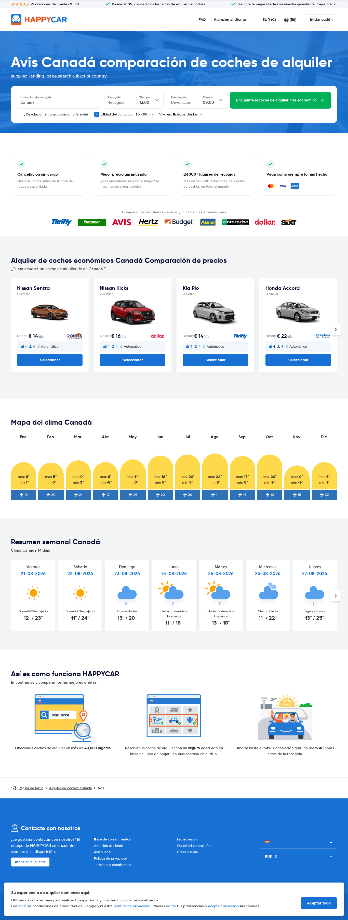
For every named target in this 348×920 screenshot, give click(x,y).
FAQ (202, 19)
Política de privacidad (110, 858)
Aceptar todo (319, 903)
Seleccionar (50, 360)
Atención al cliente (230, 19)
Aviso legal (102, 852)
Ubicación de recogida (36, 97)
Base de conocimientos (112, 839)
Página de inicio (31, 788)
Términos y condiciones (112, 865)
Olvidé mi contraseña (193, 846)
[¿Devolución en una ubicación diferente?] (19, 114)
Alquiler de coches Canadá (70, 788)
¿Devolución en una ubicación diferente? (55, 114)
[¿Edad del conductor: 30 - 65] (96, 114)
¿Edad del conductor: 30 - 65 (124, 114)
